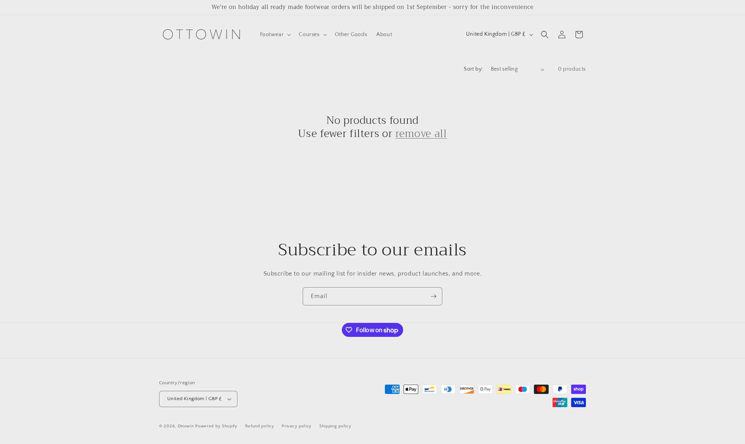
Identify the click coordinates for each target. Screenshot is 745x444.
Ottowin (186, 426)
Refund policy (259, 426)
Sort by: (473, 69)
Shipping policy (335, 426)
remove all (421, 133)
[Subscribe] (433, 296)
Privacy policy (297, 426)
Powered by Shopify (216, 426)
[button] (275, 34)
